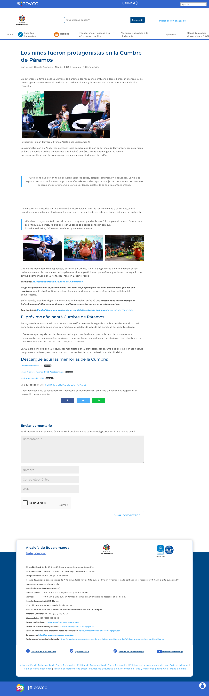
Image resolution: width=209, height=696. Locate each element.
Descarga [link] (48, 366)
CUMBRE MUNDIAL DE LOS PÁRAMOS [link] (66, 384)
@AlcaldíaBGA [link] (82, 651)
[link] (27, 5)
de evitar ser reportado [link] (120, 310)
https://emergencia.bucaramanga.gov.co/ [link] (57, 635)
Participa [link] (171, 34)
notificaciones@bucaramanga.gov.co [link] (77, 626)
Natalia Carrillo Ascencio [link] (39, 67)
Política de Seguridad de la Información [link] (111, 668)
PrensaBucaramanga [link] (172, 651)
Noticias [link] (76, 67)
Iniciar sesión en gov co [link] (172, 20)
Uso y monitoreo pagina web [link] (152, 668)
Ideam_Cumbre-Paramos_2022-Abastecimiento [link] (42, 372)
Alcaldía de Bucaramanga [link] (43, 651)
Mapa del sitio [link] (178, 668)
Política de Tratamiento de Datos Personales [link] (102, 665)
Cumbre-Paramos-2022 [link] (31, 366)
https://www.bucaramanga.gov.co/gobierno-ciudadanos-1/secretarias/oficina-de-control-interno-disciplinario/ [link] (112, 639)
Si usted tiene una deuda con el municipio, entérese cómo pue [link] (71, 310)
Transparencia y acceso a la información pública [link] (94, 34)
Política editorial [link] (179, 665)
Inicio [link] (10, 34)
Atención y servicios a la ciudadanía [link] (134, 34)
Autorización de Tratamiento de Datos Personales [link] (47, 665)
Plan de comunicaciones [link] (37, 668)
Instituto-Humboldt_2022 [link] (32, 378)
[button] (126, 515)
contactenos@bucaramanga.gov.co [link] (62, 622)
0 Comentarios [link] (91, 67)
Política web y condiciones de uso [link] (148, 665)
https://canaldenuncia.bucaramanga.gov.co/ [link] (99, 631)
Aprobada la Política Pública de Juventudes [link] (57, 281)
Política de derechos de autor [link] (70, 668)
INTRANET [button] (129, 3)
